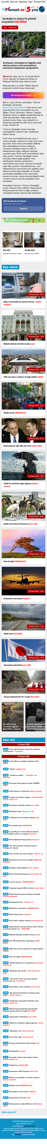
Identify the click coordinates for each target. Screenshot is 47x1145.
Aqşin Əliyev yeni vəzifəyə (22, 987)
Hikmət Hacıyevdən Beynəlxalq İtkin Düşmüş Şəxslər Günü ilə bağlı (20, 1010)
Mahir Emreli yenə (17, 914)
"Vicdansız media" (20, 776)
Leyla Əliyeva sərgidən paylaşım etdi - (21, 762)
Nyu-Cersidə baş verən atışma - (23, 854)
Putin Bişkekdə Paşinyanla (21, 840)
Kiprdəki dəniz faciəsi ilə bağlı (22, 861)
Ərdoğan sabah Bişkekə (21, 868)
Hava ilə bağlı (18, 957)
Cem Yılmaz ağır (18, 1037)
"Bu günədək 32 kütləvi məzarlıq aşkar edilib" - (21, 994)
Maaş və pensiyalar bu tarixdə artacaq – (22, 1078)
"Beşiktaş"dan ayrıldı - (22, 972)
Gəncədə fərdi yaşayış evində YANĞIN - (21, 784)
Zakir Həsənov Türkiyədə (23, 791)
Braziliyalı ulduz (19, 811)
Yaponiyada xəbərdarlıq (20, 1017)
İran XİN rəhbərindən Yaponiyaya (21, 942)
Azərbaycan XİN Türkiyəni (21, 1071)
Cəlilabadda (15, 1051)
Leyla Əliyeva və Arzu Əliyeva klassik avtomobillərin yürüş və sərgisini (20, 833)
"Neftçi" (15, 769)
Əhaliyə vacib (18, 1085)
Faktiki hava (16, 1065)
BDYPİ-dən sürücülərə (21, 908)
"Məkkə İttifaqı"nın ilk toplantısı (23, 964)
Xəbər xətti (14, 2)
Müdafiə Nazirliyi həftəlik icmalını (22, 935)
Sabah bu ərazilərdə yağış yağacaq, (23, 1024)
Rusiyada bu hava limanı (20, 1091)
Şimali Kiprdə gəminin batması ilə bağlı (21, 895)
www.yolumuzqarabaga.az (15, 107)
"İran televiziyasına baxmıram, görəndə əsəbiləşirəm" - (21, 750)
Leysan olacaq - (19, 882)
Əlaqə (30, 2)
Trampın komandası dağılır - (23, 798)
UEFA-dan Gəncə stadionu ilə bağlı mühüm (23, 950)
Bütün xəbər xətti (9, 1112)
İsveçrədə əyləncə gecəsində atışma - (21, 1058)
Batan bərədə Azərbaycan (22, 875)
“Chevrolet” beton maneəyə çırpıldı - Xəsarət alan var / (20, 980)
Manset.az (7, 76)
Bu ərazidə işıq (18, 825)
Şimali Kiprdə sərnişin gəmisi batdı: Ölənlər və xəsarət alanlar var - (23, 928)
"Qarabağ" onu (19, 1031)
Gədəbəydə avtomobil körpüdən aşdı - (21, 1002)
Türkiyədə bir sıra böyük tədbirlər (21, 819)
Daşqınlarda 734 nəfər (17, 1098)
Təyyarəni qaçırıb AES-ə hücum (24, 888)
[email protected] (29, 1126)
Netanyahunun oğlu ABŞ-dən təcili (22, 1105)
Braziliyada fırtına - (18, 902)
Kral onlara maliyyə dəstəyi (23, 920)
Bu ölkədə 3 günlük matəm (21, 805)
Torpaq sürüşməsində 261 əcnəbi (21, 1044)
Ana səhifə (5, 2)
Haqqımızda (23, 2)
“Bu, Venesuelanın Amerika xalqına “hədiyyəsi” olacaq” (20, 847)
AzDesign (18, 1134)
